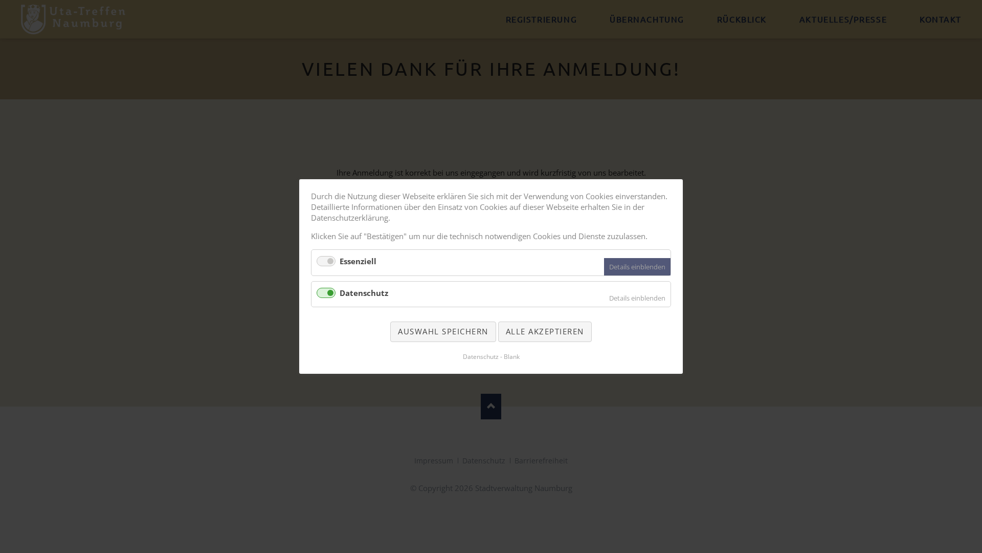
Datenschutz (364, 293)
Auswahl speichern (443, 331)
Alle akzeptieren (545, 331)
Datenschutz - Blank (491, 356)
